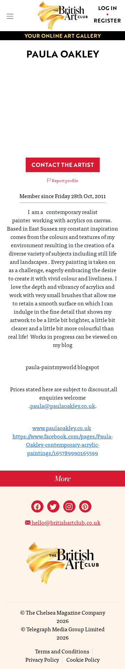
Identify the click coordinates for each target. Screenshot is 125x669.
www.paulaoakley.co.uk (61, 427)
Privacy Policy (42, 659)
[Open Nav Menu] (9, 15)
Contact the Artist (63, 165)
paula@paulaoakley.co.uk (62, 405)
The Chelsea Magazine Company (65, 612)
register (107, 20)
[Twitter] (53, 506)
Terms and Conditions (62, 650)
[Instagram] (69, 506)
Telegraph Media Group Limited (65, 628)
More (62, 478)
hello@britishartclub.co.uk (65, 522)
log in (107, 8)
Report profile (64, 180)
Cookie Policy (83, 659)
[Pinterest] (85, 506)
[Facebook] (37, 506)
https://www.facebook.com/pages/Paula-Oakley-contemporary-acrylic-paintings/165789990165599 (62, 444)
